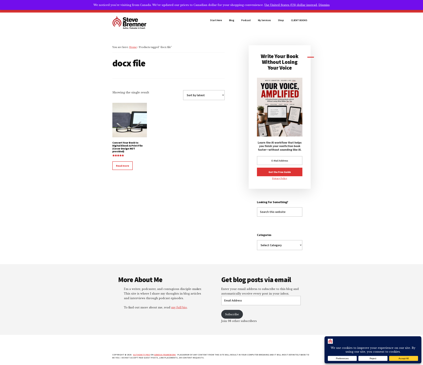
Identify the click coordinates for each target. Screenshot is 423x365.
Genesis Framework (165, 354)
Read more (122, 165)
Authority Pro (141, 354)
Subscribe (232, 314)
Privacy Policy (279, 178)
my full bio (179, 307)
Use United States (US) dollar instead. (291, 5)
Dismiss (324, 5)
